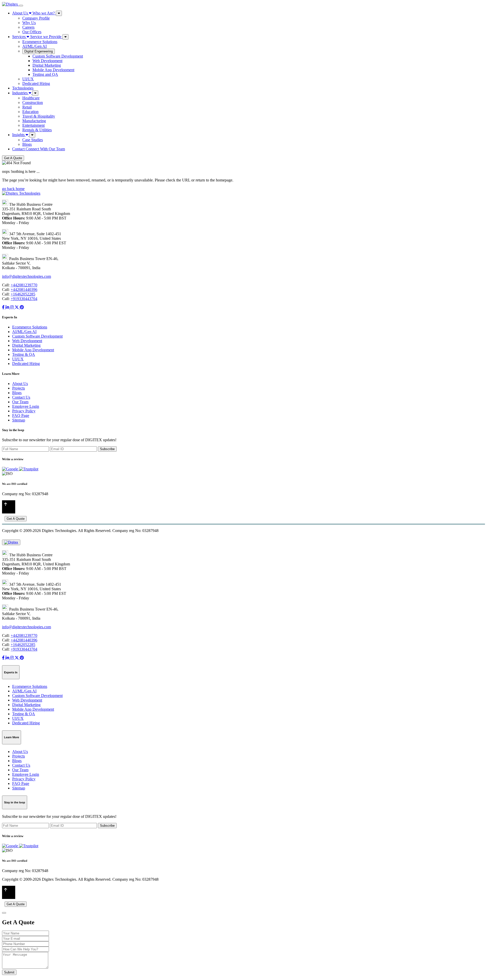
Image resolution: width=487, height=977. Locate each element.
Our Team (20, 402)
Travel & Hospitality (38, 116)
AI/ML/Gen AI (34, 46)
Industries (20, 93)
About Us (33, 13)
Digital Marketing (46, 65)
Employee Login (25, 406)
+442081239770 (24, 285)
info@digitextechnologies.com (26, 276)
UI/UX (28, 79)
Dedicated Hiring (36, 83)
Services (36, 36)
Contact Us (21, 397)
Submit (9, 972)
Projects (18, 388)
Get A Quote (13, 158)
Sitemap (18, 420)
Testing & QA (23, 354)
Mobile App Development (53, 70)
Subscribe (107, 449)
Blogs (27, 144)
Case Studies (32, 140)
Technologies (22, 88)
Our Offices (31, 32)
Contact (38, 149)
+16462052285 (23, 294)
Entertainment (33, 125)
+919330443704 (24, 299)
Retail (27, 107)
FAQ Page (20, 415)
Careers (28, 27)
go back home (13, 189)
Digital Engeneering (38, 51)
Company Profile (36, 18)
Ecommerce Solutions (39, 42)
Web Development (47, 61)
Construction (32, 102)
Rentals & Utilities (37, 130)
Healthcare (31, 98)
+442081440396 (24, 289)
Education (30, 111)
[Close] (4, 913)
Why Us (29, 23)
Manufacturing (34, 121)
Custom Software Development (57, 56)
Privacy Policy (24, 411)
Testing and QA (45, 74)
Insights (19, 135)
